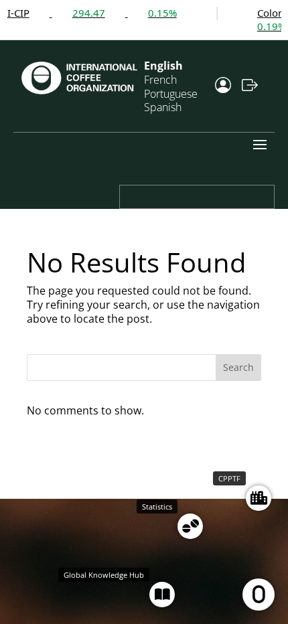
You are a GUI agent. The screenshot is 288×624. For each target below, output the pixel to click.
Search (238, 367)
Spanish (163, 107)
